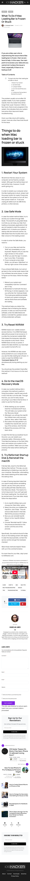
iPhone (14, 757)
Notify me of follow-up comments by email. (12, 694)
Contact (9, 873)
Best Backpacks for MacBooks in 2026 (18, 804)
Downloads (16, 873)
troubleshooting (13, 590)
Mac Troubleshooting (9, 587)
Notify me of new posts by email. (10, 698)
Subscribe (14, 731)
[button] (2, 2)
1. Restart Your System (17, 83)
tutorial (23, 590)
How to (4, 11)
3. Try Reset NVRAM (16, 86)
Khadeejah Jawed (15, 627)
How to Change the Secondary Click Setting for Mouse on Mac (18, 795)
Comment (4, 655)
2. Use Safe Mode (15, 84)
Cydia (10, 757)
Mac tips (23, 585)
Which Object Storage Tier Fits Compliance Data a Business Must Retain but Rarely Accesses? (18, 814)
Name (3, 672)
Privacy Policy (15, 876)
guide (4, 585)
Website (3, 687)
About (4, 873)
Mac (17, 585)
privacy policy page (18, 564)
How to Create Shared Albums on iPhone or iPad (18, 785)
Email (3, 679)
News (18, 757)
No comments (23, 760)
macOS (10, 11)
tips (4, 590)
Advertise (23, 873)
